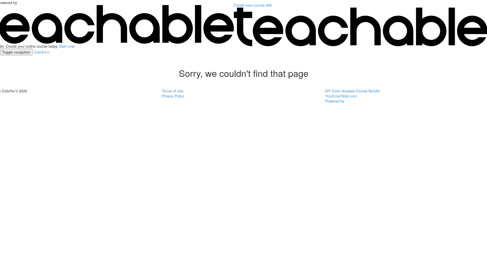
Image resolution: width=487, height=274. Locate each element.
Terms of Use (172, 90)
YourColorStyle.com (341, 95)
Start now (66, 46)
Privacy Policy (173, 95)
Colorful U (41, 52)
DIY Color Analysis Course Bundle (352, 90)
